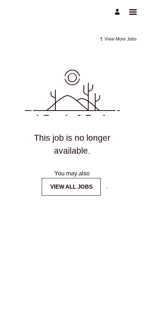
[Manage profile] (118, 11)
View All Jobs (71, 187)
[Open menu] (132, 12)
